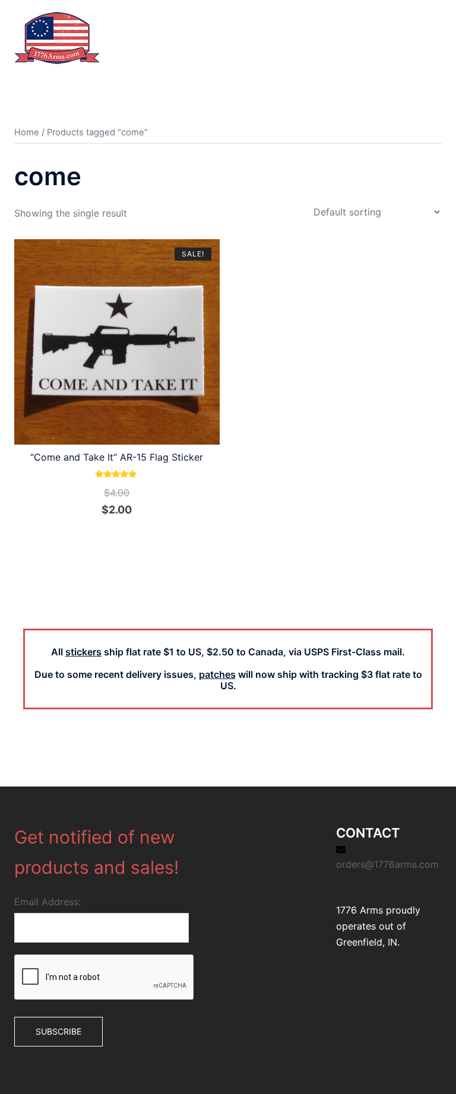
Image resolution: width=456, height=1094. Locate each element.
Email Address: (47, 902)
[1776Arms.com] (57, 37)
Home (26, 132)
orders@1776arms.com (387, 864)
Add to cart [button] (123, 536)
